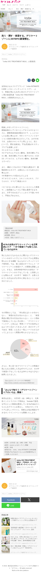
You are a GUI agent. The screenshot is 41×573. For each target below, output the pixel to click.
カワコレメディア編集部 (17, 47)
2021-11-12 (13, 45)
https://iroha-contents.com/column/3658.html (19, 383)
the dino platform (23, 570)
